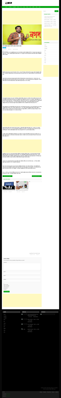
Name (5, 271)
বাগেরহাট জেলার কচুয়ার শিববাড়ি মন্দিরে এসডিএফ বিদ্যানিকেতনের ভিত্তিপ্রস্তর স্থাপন (49, 17)
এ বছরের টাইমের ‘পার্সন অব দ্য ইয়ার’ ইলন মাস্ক (34, 253)
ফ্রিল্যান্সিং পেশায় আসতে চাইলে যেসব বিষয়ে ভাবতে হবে (22, 190)
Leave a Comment (15, 49)
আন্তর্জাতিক (45, 46)
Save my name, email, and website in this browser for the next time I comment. (6, 287)
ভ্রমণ (45, 57)
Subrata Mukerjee (35, 316)
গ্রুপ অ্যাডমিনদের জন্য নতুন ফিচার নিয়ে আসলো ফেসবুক (9, 190)
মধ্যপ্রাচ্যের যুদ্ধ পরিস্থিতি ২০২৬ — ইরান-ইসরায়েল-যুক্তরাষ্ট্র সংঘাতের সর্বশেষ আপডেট (50, 26)
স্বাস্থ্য (45, 62)
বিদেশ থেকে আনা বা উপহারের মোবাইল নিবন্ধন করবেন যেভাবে (8, 176)
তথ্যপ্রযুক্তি (4, 47)
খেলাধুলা (45, 53)
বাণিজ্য (4, 330)
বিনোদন (45, 55)
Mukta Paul (9, 49)
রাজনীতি (45, 59)
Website (5, 279)
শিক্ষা (4, 321)
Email (5, 275)
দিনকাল (45, 50)
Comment (5, 262)
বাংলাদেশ (5, 314)
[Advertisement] (22, 17)
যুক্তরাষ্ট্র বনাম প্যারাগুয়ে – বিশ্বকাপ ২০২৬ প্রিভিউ (50, 23)
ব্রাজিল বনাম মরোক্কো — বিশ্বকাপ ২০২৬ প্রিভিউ (50, 19)
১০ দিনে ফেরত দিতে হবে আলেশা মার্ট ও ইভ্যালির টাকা (37, 176)
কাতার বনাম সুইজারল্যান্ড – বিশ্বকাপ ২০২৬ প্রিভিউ (50, 21)
